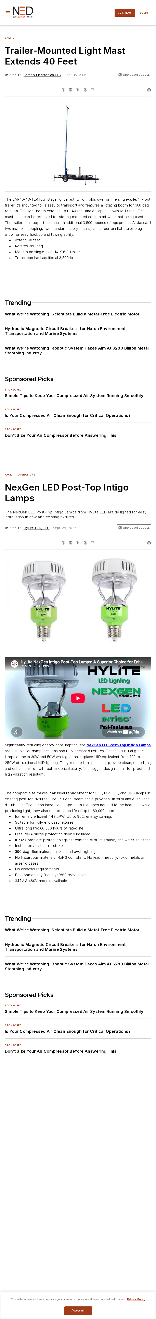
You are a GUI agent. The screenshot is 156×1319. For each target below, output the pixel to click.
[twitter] (78, 90)
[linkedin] (71, 90)
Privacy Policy (136, 1299)
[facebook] (63, 90)
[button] (8, 13)
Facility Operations (20, 474)
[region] (78, 1305)
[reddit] (85, 90)
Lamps (9, 37)
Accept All (78, 1310)
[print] (149, 90)
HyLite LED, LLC (37, 528)
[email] (93, 90)
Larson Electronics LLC (42, 75)
